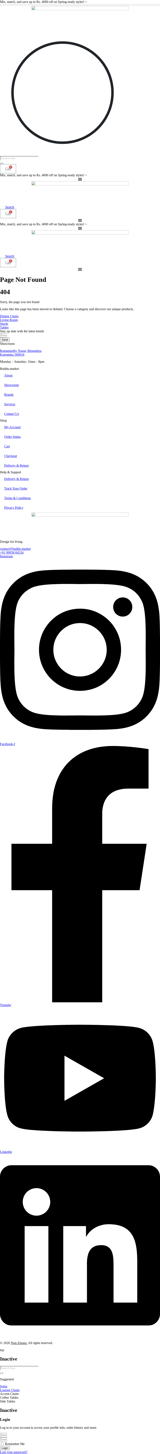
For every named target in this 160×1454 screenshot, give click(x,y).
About (8, 375)
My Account (12, 427)
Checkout (10, 456)
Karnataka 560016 (12, 354)
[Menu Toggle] (80, 179)
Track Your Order (15, 488)
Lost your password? (14, 1452)
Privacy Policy (13, 507)
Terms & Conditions (17, 498)
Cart (7, 446)
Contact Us (11, 414)
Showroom (11, 385)
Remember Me (14, 1444)
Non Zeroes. (19, 1343)
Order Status (12, 436)
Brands (9, 394)
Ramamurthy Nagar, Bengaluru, (21, 351)
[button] (80, 5)
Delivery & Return (16, 465)
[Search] (1, 163)
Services (9, 404)
